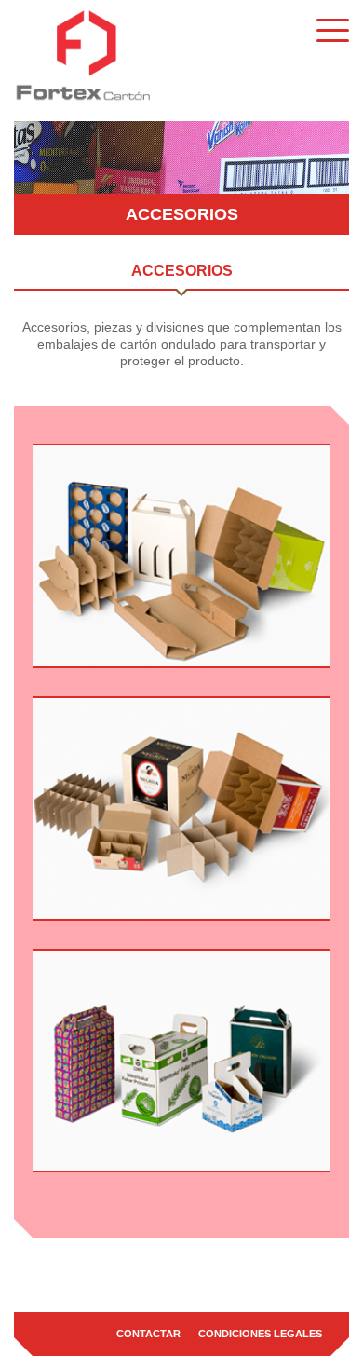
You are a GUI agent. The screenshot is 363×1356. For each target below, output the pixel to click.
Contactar (148, 1333)
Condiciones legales (260, 1333)
